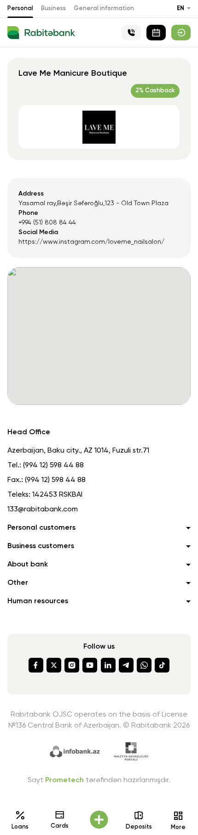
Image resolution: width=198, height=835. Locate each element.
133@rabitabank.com (42, 509)
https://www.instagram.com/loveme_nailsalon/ (91, 242)
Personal (20, 8)
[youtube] (89, 665)
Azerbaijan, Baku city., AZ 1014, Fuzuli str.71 (78, 450)
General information (104, 8)
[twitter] (54, 665)
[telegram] (126, 665)
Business (53, 8)
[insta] (71, 665)
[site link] (181, 32)
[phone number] (131, 32)
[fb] (36, 665)
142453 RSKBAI (57, 495)
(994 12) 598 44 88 (53, 465)
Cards (60, 826)
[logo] (41, 32)
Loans (20, 827)
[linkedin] (108, 665)
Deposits (139, 827)
